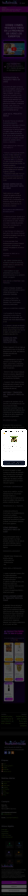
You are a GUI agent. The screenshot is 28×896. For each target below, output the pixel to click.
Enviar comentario (14, 463)
